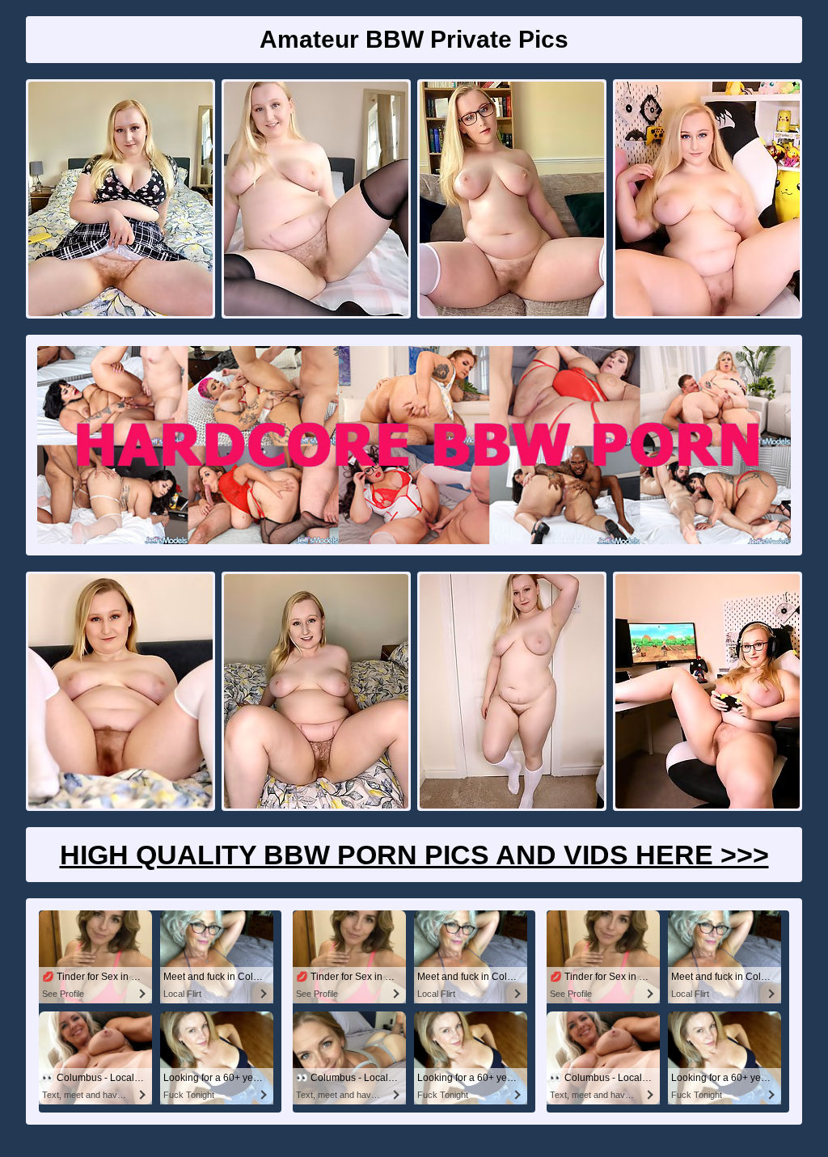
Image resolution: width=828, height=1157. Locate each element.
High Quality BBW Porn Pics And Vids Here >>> (414, 854)
